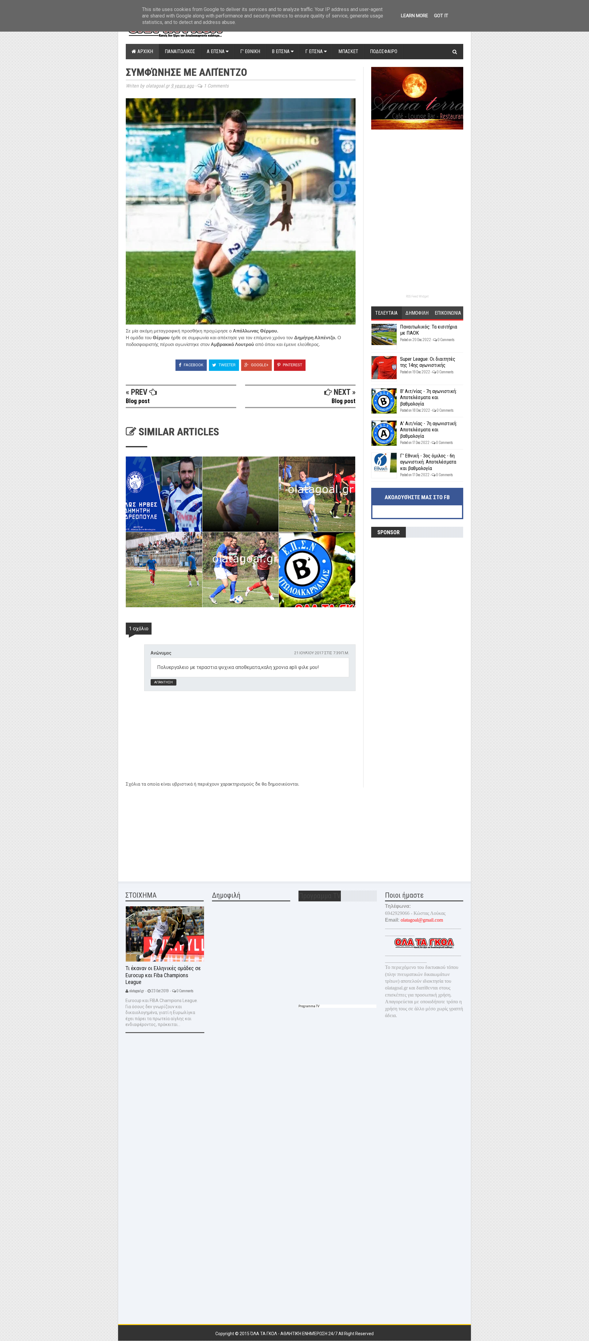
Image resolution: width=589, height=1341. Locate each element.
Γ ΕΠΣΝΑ (314, 51)
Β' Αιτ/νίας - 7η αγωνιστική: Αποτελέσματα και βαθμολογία (428, 397)
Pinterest (292, 365)
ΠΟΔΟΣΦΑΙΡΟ (383, 51)
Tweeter (227, 365)
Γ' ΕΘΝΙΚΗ (250, 51)
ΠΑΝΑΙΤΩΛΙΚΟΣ (180, 51)
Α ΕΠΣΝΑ (216, 51)
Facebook (193, 365)
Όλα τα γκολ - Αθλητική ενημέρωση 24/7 (294, 1333)
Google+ (259, 365)
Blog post (138, 401)
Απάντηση (163, 682)
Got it (441, 15)
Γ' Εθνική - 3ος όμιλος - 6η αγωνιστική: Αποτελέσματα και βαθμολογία (428, 462)
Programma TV (308, 1006)
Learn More (414, 15)
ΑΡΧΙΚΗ (144, 51)
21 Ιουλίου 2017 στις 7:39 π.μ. (321, 653)
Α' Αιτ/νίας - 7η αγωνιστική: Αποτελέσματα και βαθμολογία (428, 429)
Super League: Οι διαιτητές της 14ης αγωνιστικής (427, 362)
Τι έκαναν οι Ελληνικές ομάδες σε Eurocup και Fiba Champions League (163, 975)
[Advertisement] (172, 830)
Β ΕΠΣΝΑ (281, 51)
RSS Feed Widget (417, 296)
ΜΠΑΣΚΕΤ (348, 51)
